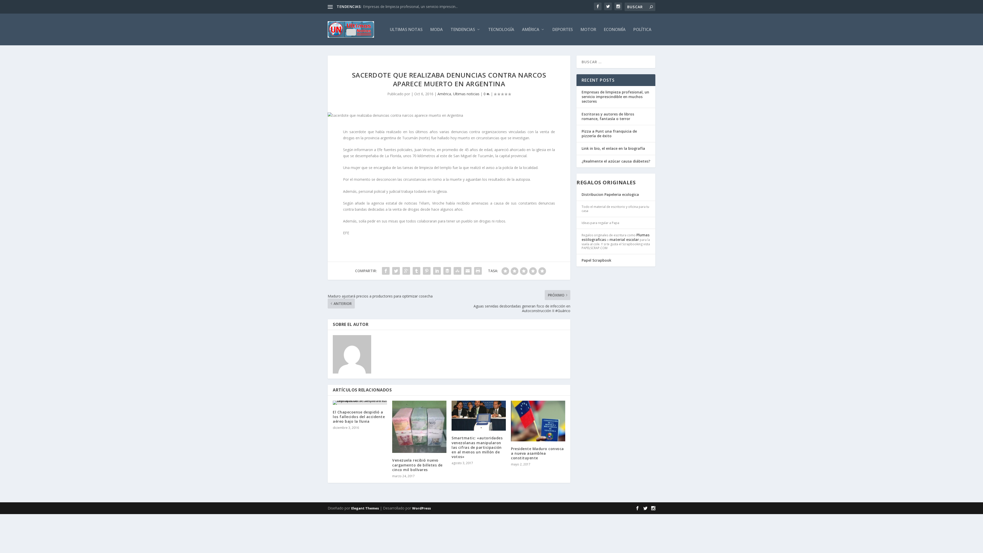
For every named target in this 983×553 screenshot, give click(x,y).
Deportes (562, 29)
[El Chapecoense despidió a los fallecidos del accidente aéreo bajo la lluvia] (360, 403)
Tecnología (501, 29)
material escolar (624, 239)
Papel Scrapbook (596, 260)
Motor (588, 29)
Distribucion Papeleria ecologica (610, 194)
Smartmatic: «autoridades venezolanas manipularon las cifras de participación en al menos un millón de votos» (477, 447)
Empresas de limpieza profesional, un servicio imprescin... (410, 6)
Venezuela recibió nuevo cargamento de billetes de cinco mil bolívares (417, 465)
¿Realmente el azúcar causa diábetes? (616, 161)
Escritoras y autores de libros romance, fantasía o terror (608, 116)
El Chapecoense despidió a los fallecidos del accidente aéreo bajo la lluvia (359, 417)
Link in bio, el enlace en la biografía (613, 148)
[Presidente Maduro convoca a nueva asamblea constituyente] (538, 421)
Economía (615, 29)
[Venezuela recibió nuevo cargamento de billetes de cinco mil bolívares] (419, 427)
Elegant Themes (365, 508)
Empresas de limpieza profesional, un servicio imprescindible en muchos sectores (615, 97)
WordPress (421, 508)
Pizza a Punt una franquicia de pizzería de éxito (609, 133)
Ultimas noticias (466, 93)
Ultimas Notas (406, 29)
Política (642, 29)
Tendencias (463, 29)
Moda (436, 29)
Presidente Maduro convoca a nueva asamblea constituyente (537, 453)
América (530, 29)
